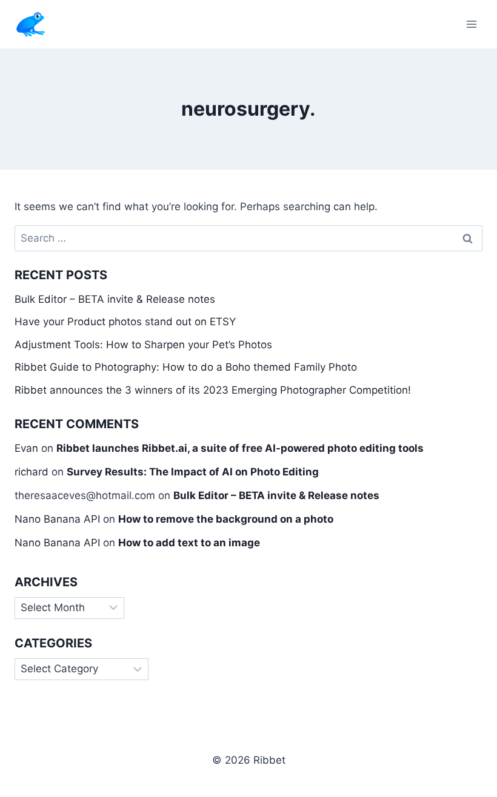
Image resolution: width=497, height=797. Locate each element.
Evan (26, 448)
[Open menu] (471, 24)
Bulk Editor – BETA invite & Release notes (115, 299)
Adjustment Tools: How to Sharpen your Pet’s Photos (143, 345)
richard (31, 472)
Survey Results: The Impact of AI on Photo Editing (193, 472)
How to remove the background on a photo (225, 519)
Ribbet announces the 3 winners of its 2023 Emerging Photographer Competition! (213, 390)
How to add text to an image (189, 543)
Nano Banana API (57, 519)
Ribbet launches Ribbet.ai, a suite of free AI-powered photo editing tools (240, 448)
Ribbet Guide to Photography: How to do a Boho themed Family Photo (186, 367)
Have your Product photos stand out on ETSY (125, 322)
